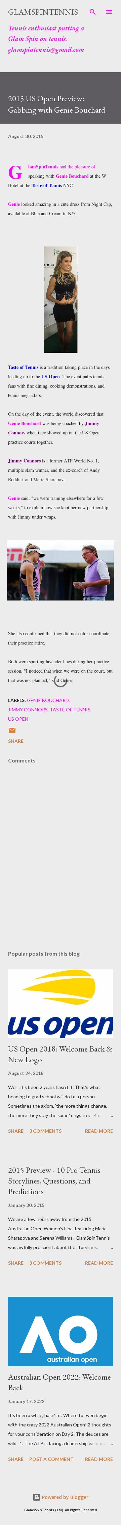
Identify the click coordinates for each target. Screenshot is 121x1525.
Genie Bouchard (48, 700)
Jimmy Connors (28, 709)
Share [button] (16, 741)
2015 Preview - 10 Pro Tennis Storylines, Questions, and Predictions (54, 1181)
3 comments (45, 1131)
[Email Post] (12, 732)
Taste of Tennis (70, 709)
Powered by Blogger (64, 1497)
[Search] (93, 12)
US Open (18, 719)
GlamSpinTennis (43, 12)
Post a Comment (51, 1459)
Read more (99, 1131)
